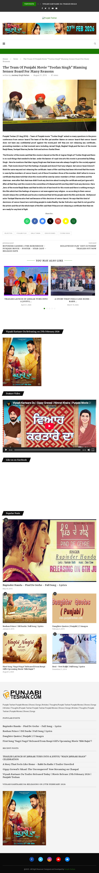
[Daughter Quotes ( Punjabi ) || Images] (74, 608)
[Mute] (89, 450)
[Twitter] (45, 8)
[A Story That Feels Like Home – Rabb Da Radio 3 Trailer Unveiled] (73, 281)
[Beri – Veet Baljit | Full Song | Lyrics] (74, 648)
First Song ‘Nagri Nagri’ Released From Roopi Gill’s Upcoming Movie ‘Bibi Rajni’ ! (24, 667)
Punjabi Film (21, 233)
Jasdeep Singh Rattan (20, 75)
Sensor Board (50, 233)
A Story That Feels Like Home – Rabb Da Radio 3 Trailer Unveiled (38, 764)
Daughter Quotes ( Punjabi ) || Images (70, 626)
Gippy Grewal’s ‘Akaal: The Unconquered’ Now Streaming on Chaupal (41, 769)
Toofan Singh (65, 233)
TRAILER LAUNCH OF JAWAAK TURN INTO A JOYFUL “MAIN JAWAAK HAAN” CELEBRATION (44, 758)
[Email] (56, 8)
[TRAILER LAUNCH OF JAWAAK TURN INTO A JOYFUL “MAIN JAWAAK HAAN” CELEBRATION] (26, 281)
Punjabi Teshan (69, 869)
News (15, 59)
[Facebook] (42, 8)
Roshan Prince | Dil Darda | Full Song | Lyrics (23, 626)
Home (5, 59)
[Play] (6, 450)
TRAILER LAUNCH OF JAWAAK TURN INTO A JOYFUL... (26, 300)
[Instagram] (49, 8)
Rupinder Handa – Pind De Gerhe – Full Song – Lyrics (35, 585)
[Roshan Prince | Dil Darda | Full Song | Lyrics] (25, 608)
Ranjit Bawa (35, 233)
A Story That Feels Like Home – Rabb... (73, 300)
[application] (49, 426)
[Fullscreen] (93, 450)
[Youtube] (52, 8)
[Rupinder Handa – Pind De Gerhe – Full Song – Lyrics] (49, 550)
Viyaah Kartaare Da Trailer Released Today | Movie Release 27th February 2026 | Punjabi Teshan (47, 775)
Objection (8, 233)
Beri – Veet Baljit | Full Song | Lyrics (68, 666)
